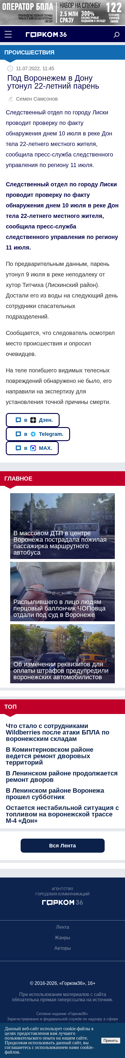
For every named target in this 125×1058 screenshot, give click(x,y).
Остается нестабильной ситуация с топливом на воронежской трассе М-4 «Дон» (62, 814)
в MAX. (38, 448)
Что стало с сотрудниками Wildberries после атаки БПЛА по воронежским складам (57, 732)
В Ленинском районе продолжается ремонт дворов (62, 776)
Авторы (62, 948)
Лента (62, 927)
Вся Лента (62, 846)
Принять (110, 1040)
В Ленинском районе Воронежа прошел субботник (55, 793)
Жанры (62, 937)
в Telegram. (43, 434)
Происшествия (29, 52)
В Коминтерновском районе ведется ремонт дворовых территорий (49, 756)
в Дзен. (38, 420)
